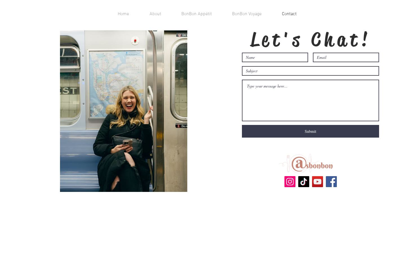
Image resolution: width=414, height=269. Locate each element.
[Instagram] (289, 181)
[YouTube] (317, 181)
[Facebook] (331, 181)
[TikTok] (303, 181)
